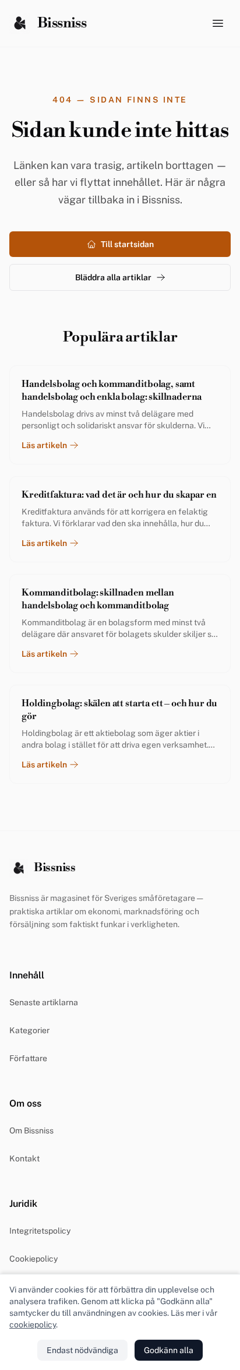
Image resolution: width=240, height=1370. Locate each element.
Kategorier (29, 1030)
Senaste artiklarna (43, 1002)
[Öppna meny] (218, 23)
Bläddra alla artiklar (113, 277)
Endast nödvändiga (82, 1350)
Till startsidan (127, 244)
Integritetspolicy (39, 1230)
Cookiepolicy (33, 1258)
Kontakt (24, 1158)
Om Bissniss (31, 1130)
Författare (28, 1058)
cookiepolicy (32, 1324)
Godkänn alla (168, 1350)
